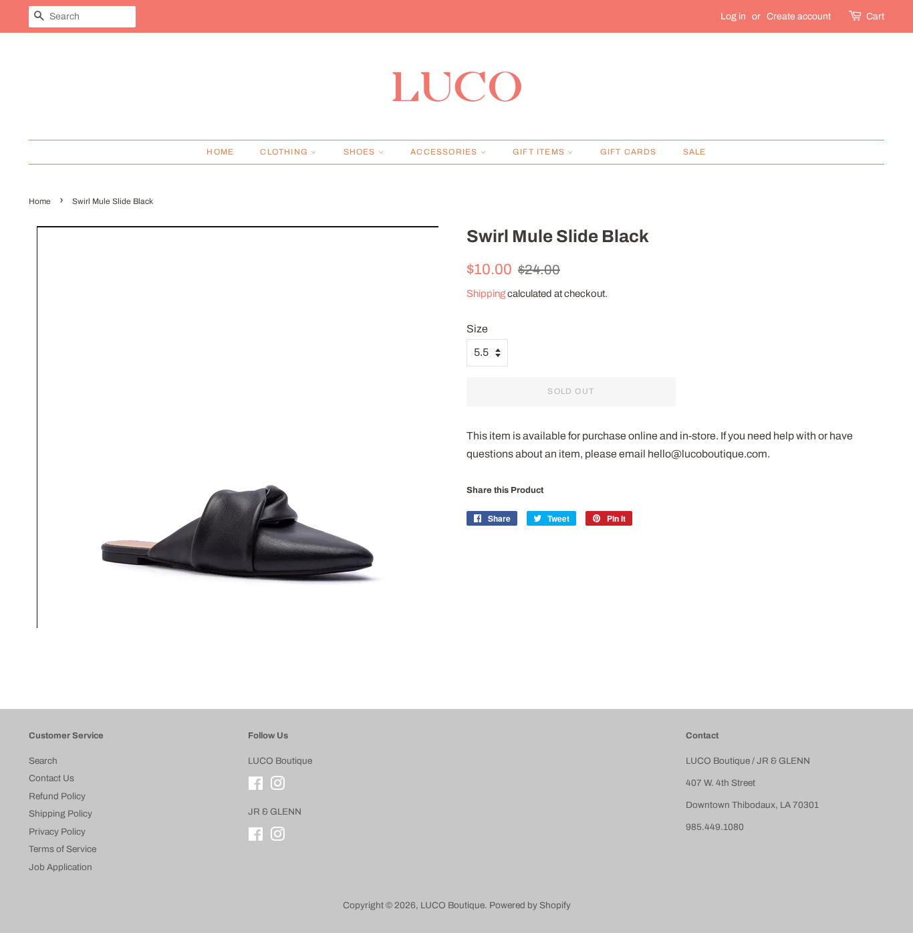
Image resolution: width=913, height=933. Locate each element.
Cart (875, 16)
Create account (799, 16)
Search (43, 761)
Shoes (361, 152)
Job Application (60, 867)
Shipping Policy (60, 814)
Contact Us (51, 778)
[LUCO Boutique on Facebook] (255, 786)
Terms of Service (62, 849)
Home (220, 152)
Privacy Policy (57, 832)
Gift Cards (628, 152)
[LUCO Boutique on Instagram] (277, 786)
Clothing (285, 152)
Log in (733, 16)
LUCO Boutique (452, 905)
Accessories (445, 152)
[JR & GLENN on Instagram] (277, 837)
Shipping (486, 293)
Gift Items (540, 152)
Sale (694, 152)
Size (477, 328)
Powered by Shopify (530, 905)
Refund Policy (57, 796)
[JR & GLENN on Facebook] (255, 837)
